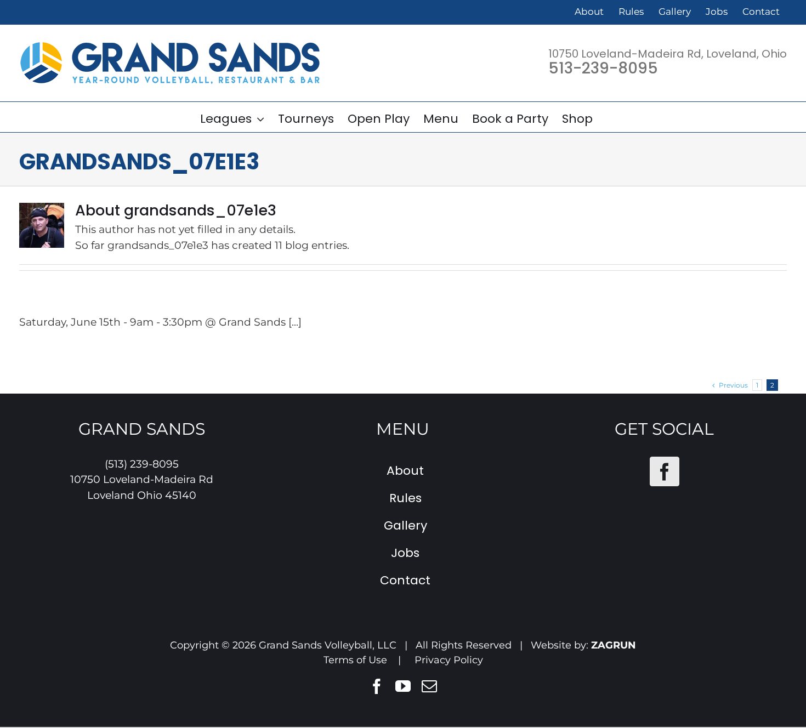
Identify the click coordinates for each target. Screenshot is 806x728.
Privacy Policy (449, 660)
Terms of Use (355, 660)
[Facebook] (664, 471)
